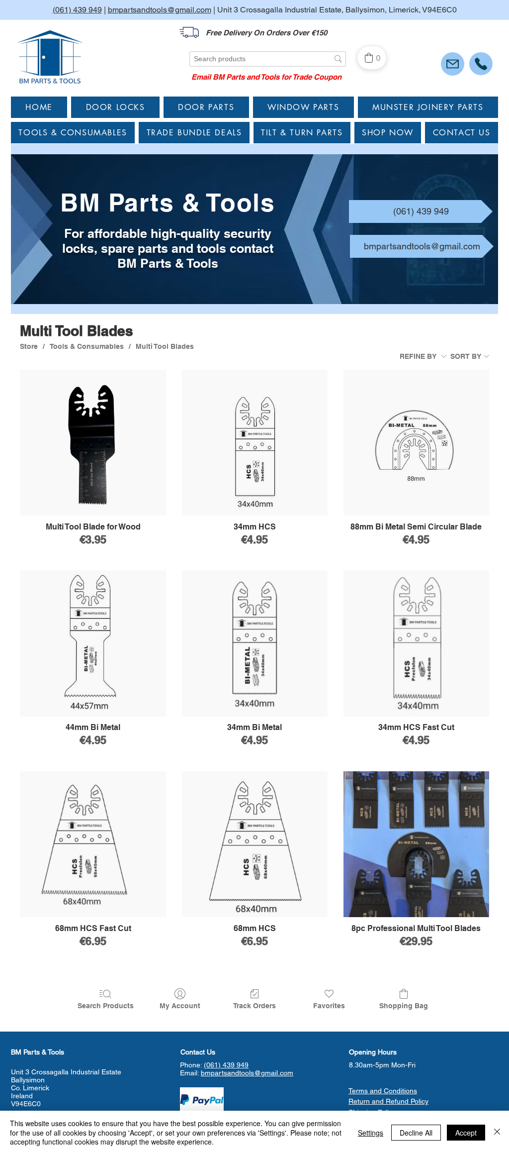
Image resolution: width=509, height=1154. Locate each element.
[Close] (497, 1132)
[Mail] (452, 64)
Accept (466, 1133)
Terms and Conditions (382, 1091)
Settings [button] (370, 1133)
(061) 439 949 (77, 9)
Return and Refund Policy (388, 1101)
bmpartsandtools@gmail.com (159, 9)
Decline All (416, 1133)
